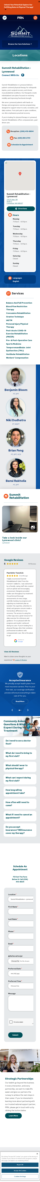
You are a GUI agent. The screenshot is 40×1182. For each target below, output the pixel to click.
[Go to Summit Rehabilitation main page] (20, 31)
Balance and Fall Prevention (19, 303)
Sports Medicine (13, 344)
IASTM (9, 320)
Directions (22, 209)
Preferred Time (14, 981)
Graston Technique (15, 317)
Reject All (20, 1165)
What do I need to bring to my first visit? (19, 754)
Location (11, 894)
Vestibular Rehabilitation (17, 354)
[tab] (19, 710)
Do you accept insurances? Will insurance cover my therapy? (19, 830)
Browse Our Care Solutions (19, 44)
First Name (12, 907)
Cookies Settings (20, 1176)
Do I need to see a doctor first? (18, 742)
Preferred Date (14, 969)
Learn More (13, 1116)
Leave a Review (21, 660)
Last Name (12, 919)
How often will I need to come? (17, 804)
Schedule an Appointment (22, 145)
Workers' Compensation (17, 358)
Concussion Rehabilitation (18, 313)
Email (10, 944)
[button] (35, 18)
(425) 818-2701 (24, 138)
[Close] (37, 1154)
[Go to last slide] (12, 710)
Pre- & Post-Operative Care (19, 340)
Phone (10, 931)
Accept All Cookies (20, 1171)
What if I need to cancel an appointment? (19, 816)
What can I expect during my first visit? (18, 779)
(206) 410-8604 (27, 131)
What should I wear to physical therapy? (17, 767)
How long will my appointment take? (15, 791)
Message (12, 994)
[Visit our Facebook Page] (22, 74)
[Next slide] (28, 710)
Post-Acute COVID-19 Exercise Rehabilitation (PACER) (17, 333)
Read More (20, 701)
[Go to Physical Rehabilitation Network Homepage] (23, 18)
